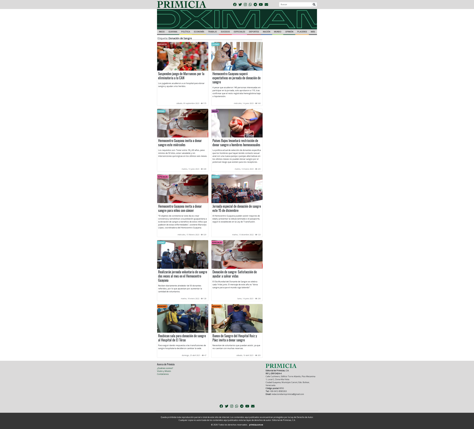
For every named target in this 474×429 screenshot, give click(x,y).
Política (185, 32)
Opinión (289, 32)
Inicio (162, 32)
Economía (199, 32)
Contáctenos (163, 374)
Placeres (302, 32)
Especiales (239, 32)
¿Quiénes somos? (165, 368)
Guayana (172, 32)
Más (313, 32)
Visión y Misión (164, 371)
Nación (266, 32)
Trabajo (212, 32)
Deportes (254, 32)
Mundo (277, 32)
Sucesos (225, 32)
